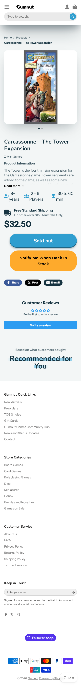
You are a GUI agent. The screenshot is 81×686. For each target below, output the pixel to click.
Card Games (12, 471)
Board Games (13, 465)
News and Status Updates (21, 433)
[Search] (73, 16)
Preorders (11, 408)
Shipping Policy (14, 559)
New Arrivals (13, 402)
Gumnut (33, 678)
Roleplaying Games (17, 477)
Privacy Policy (13, 546)
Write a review (40, 325)
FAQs (7, 540)
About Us (10, 534)
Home (8, 37)
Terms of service (15, 565)
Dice (7, 484)
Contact (9, 439)
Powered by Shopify (51, 678)
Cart (74, 7)
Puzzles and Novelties (19, 502)
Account (67, 7)
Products (21, 37)
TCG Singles (12, 414)
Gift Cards (11, 420)
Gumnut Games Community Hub (27, 427)
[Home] (25, 7)
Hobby (8, 496)
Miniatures (11, 490)
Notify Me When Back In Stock (43, 261)
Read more (12, 186)
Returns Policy (14, 553)
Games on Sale (14, 508)
